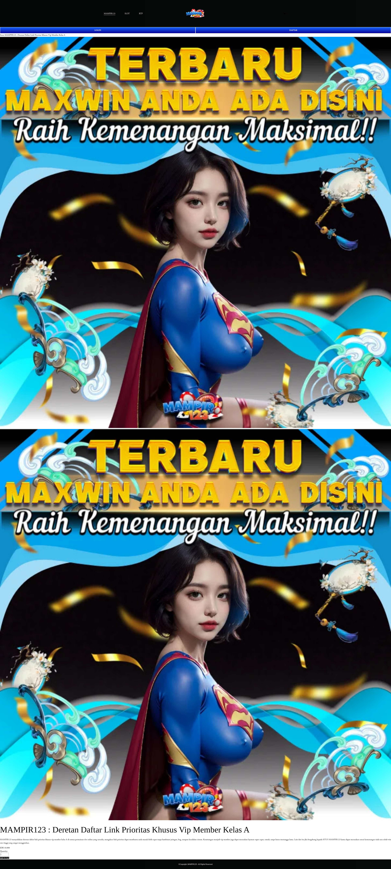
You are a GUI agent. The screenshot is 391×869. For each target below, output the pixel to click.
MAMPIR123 (5, 839)
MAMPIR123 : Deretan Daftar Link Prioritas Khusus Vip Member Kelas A (35, 35)
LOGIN (97, 30)
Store (2, 35)
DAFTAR (293, 30)
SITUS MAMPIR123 (331, 839)
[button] (4, 858)
